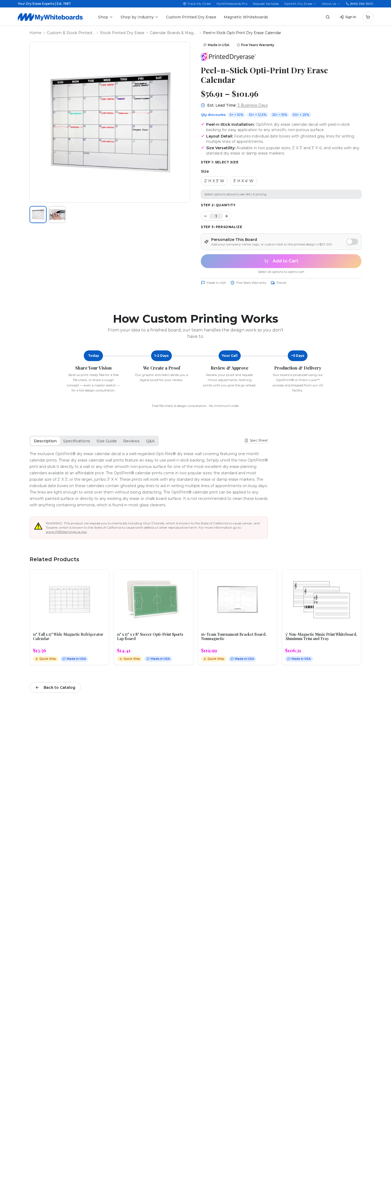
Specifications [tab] (76, 441)
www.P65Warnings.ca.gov (66, 532)
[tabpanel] (149, 479)
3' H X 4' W (243, 181)
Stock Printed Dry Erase (122, 32)
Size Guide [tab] (107, 441)
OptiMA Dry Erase (298, 4)
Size (205, 171)
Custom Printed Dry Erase (191, 17)
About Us (329, 4)
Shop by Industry (137, 17)
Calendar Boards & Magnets (174, 32)
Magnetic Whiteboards (246, 17)
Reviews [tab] (131, 441)
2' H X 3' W (214, 181)
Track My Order (199, 4)
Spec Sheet (259, 440)
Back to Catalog (59, 687)
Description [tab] (45, 441)
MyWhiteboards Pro (232, 4)
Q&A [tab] (150, 441)
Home (35, 32)
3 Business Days (253, 105)
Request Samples (266, 4)
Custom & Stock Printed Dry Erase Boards (71, 32)
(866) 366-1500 (361, 4)
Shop (103, 17)
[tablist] (94, 441)
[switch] (352, 241)
